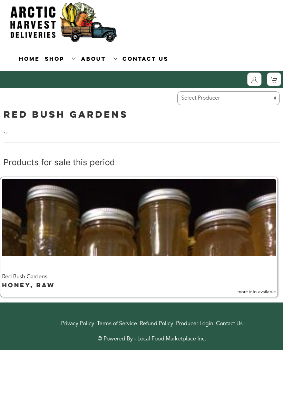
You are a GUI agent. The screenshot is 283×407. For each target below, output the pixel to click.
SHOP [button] (57, 58)
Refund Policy (156, 324)
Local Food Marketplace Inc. (171, 339)
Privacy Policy (77, 324)
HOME (29, 58)
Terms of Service (117, 324)
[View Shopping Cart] (274, 79)
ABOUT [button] (96, 58)
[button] (139, 237)
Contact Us (229, 324)
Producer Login (194, 324)
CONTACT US (145, 58)
